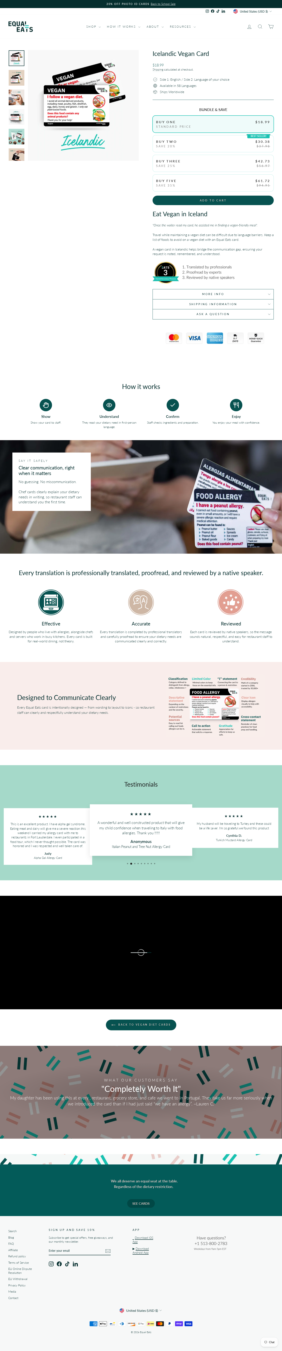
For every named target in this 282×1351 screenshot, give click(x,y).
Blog (11, 1237)
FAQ (11, 1243)
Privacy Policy (17, 1285)
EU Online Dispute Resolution (20, 1270)
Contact (13, 1298)
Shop (92, 26)
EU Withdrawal (17, 1279)
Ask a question (213, 314)
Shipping (158, 69)
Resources (181, 26)
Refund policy (17, 1256)
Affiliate (13, 1250)
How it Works (122, 26)
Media (12, 1291)
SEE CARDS (141, 1203)
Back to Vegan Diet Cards (144, 1024)
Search (12, 1231)
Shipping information (213, 304)
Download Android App (141, 1250)
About (154, 26)
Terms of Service (18, 1262)
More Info (213, 294)
